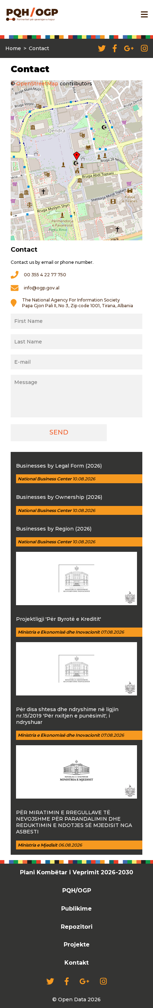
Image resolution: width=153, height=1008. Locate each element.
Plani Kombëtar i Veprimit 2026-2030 (76, 872)
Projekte (77, 944)
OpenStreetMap (37, 83)
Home (13, 48)
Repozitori (77, 926)
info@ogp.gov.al (41, 287)
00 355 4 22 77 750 (45, 274)
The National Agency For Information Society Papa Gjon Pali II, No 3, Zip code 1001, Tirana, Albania (77, 302)
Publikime (76, 908)
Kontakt (76, 962)
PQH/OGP (76, 890)
